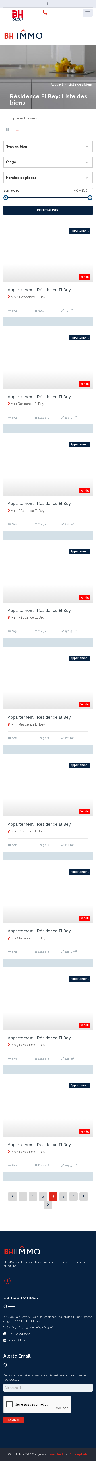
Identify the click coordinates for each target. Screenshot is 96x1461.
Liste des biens (80, 84)
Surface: (11, 190)
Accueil (57, 84)
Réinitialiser (48, 210)
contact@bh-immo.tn (21, 1340)
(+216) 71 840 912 (18, 1333)
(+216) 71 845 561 (43, 1327)
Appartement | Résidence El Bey (39, 289)
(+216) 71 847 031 (17, 1327)
